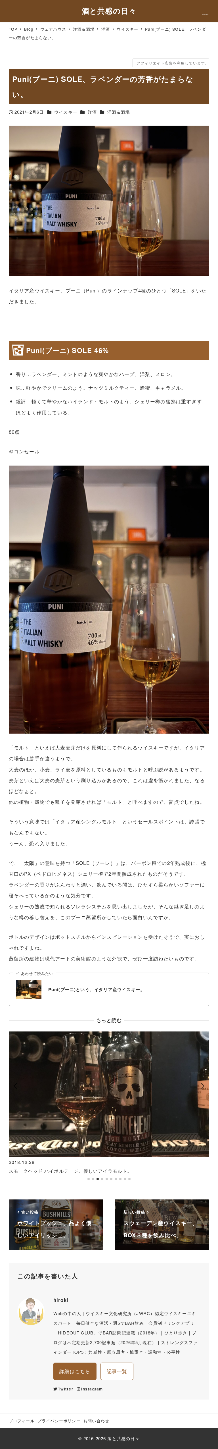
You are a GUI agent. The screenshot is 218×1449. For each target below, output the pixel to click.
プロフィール (22, 1420)
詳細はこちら (74, 1371)
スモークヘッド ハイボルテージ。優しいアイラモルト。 (70, 1171)
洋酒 (92, 112)
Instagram (92, 1389)
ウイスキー (65, 112)
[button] (15, 1109)
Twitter (65, 1389)
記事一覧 (117, 1371)
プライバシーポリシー (59, 1420)
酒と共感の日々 (109, 10)
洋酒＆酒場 (118, 112)
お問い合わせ (96, 1420)
